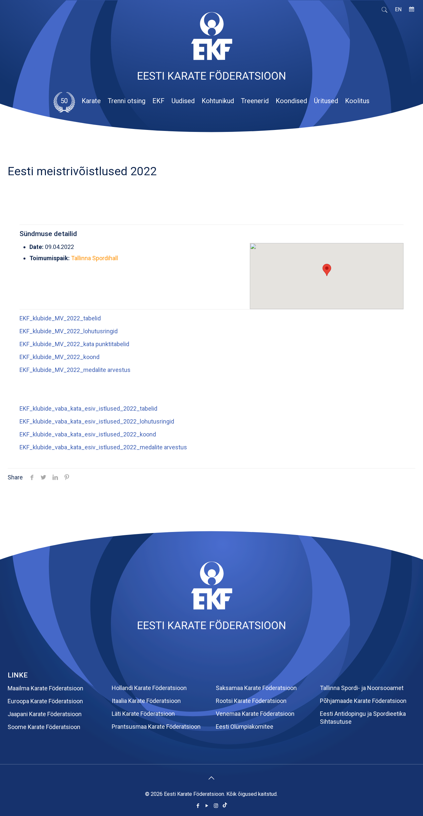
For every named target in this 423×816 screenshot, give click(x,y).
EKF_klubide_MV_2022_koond (59, 356)
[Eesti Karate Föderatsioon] (211, 49)
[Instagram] (215, 806)
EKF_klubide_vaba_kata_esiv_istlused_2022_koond (87, 434)
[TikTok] (224, 806)
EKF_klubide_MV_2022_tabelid (60, 318)
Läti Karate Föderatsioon (143, 713)
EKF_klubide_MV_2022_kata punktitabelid (74, 344)
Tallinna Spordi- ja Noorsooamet (362, 687)
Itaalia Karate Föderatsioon (146, 700)
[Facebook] (198, 806)
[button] (327, 270)
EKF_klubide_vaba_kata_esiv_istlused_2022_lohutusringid (96, 421)
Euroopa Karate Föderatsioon (45, 701)
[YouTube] (207, 806)
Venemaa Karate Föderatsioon (255, 713)
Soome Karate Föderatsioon (44, 726)
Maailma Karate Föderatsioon (45, 688)
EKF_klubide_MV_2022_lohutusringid (68, 331)
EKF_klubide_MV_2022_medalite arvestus (75, 369)
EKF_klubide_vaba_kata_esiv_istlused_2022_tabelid (88, 408)
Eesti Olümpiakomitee (244, 726)
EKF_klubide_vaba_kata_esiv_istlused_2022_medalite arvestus (103, 447)
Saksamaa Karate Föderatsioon (256, 687)
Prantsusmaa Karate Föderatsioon (156, 726)
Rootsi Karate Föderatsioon (251, 700)
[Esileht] (211, 627)
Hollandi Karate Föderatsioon (149, 687)
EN (398, 9)
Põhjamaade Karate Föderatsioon (363, 700)
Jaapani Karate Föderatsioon (45, 714)
